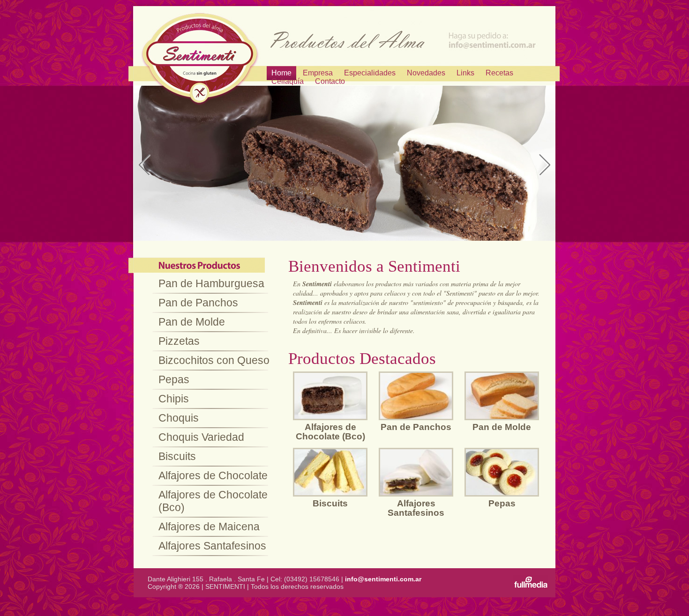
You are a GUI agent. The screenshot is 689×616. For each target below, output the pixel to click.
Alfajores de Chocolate (213, 475)
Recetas (499, 73)
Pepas (173, 379)
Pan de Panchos (198, 303)
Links (465, 73)
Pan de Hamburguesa (211, 283)
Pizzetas (179, 341)
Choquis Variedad (201, 437)
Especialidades (370, 73)
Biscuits (177, 456)
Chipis (173, 399)
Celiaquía (287, 81)
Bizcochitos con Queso (214, 360)
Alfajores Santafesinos (212, 546)
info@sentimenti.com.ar (383, 579)
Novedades (426, 73)
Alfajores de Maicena (209, 526)
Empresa (318, 73)
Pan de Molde (191, 322)
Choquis (178, 418)
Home (281, 73)
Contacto (330, 81)
